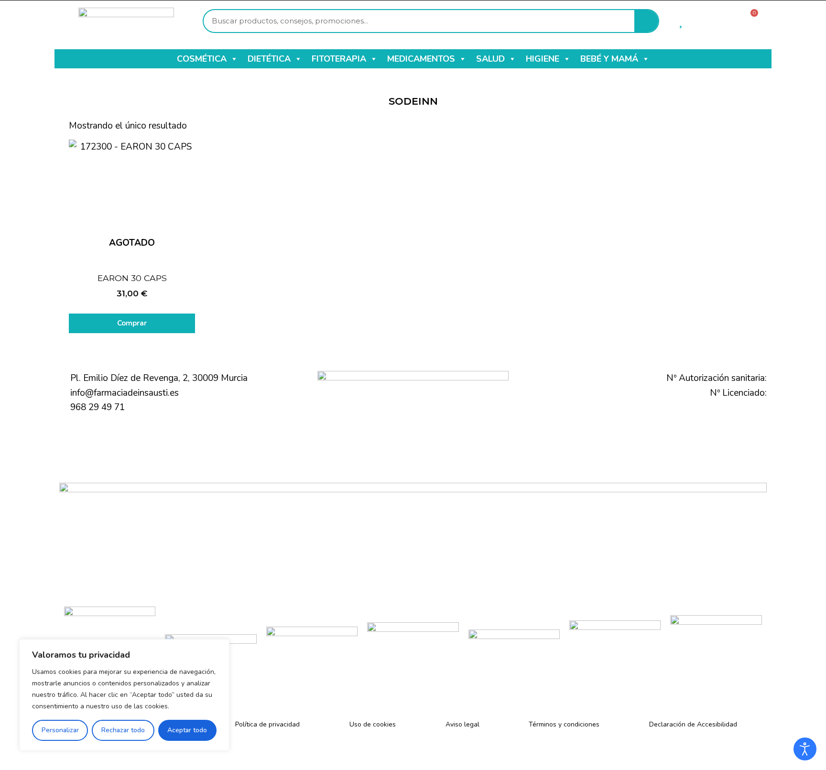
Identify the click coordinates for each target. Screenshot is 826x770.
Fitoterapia (339, 59)
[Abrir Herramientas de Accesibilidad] (804, 748)
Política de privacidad (267, 724)
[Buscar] (646, 21)
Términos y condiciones (564, 724)
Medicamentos (421, 59)
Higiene (542, 59)
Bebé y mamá (609, 59)
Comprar (132, 323)
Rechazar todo (123, 730)
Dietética (269, 59)
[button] (233, 58)
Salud (490, 59)
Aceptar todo (187, 730)
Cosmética (202, 59)
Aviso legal (462, 724)
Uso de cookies (372, 724)
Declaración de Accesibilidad (693, 724)
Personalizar (60, 730)
